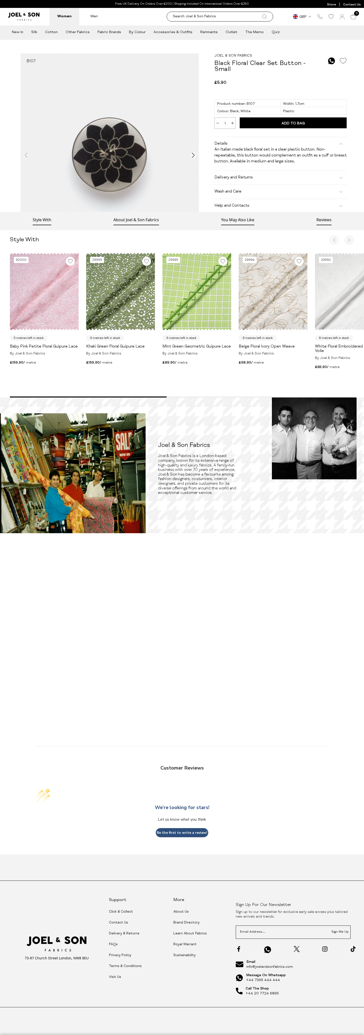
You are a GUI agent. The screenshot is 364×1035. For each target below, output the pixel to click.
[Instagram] (325, 949)
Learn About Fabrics (190, 933)
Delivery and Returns (233, 178)
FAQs (113, 944)
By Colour (137, 32)
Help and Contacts (231, 206)
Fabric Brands (109, 32)
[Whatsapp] (267, 949)
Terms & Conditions (125, 966)
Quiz (276, 32)
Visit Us (115, 977)
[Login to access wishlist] (343, 60)
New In (17, 32)
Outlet (231, 32)
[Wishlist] (331, 16)
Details (221, 144)
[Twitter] (297, 949)
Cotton (51, 32)
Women (64, 16)
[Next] (349, 240)
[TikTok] (353, 949)
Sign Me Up (340, 932)
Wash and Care (227, 192)
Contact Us (352, 4)
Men (94, 16)
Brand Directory (186, 923)
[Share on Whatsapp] (331, 60)
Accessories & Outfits (173, 32)
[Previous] (334, 240)
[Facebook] (239, 949)
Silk (34, 32)
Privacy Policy (120, 955)
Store (331, 4)
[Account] (342, 16)
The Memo (254, 32)
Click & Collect (121, 912)
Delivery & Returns (124, 933)
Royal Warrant (185, 944)
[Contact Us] (319, 16)
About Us (181, 912)
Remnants (209, 32)
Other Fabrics (78, 32)
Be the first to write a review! (182, 832)
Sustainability (184, 955)
